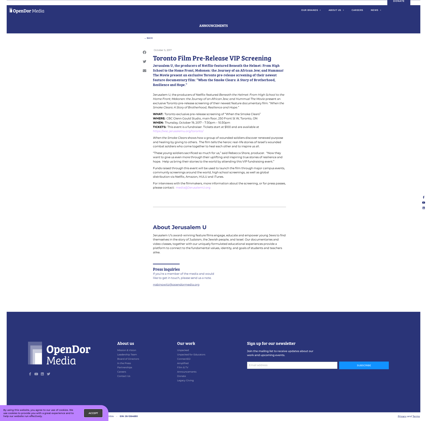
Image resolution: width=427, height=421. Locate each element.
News (374, 10)
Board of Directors (128, 358)
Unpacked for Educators (191, 354)
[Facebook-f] (423, 197)
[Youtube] (423, 202)
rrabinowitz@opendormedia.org (176, 284)
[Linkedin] (423, 208)
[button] (144, 52)
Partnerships (124, 367)
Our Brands (309, 10)
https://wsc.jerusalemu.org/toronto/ (178, 131)
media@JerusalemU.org (193, 187)
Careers (357, 10)
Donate (181, 376)
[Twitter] (49, 374)
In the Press (124, 363)
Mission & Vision (126, 350)
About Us (335, 10)
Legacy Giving (185, 380)
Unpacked (183, 350)
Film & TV (182, 367)
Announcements (186, 371)
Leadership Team (127, 354)
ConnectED (183, 358)
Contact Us (123, 376)
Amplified (182, 363)
